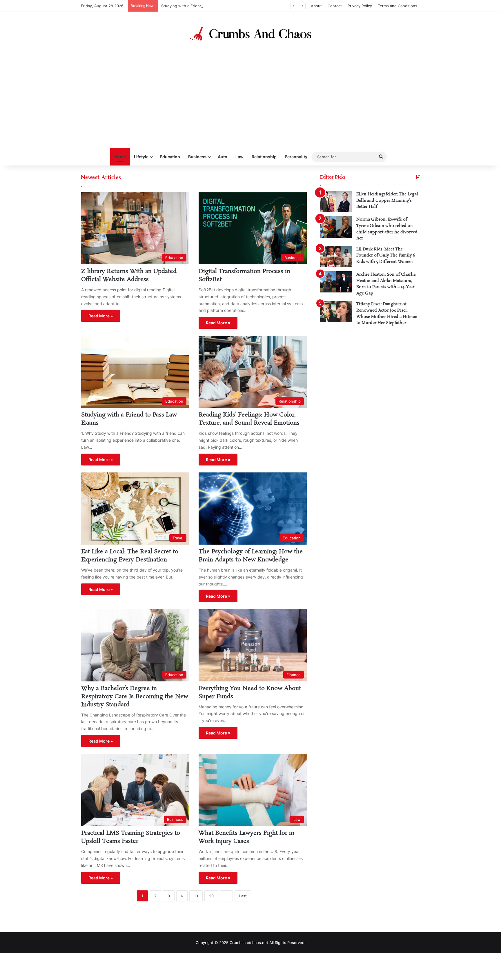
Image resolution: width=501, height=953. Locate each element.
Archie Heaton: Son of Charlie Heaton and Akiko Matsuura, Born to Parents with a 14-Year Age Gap (386, 284)
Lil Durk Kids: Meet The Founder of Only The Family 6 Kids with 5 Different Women (385, 255)
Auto (222, 156)
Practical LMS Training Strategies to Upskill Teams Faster (130, 837)
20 (211, 896)
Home (120, 156)
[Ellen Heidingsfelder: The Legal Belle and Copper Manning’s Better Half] (336, 201)
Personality (296, 156)
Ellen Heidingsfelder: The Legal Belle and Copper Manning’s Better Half (387, 200)
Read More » (100, 315)
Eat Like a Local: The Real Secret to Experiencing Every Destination (129, 556)
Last (243, 896)
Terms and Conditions (397, 5)
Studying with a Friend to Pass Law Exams (199, 5)
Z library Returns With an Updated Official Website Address (129, 275)
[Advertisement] (250, 96)
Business (197, 156)
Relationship (264, 156)
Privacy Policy (360, 5)
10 (196, 896)
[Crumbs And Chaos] (250, 33)
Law (239, 156)
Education (170, 156)
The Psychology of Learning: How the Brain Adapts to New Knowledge (251, 556)
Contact (335, 5)
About (316, 5)
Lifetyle (141, 156)
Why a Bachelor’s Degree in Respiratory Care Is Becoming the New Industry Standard (134, 696)
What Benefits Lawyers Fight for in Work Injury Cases (246, 837)
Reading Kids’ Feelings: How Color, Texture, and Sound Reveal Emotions (249, 419)
